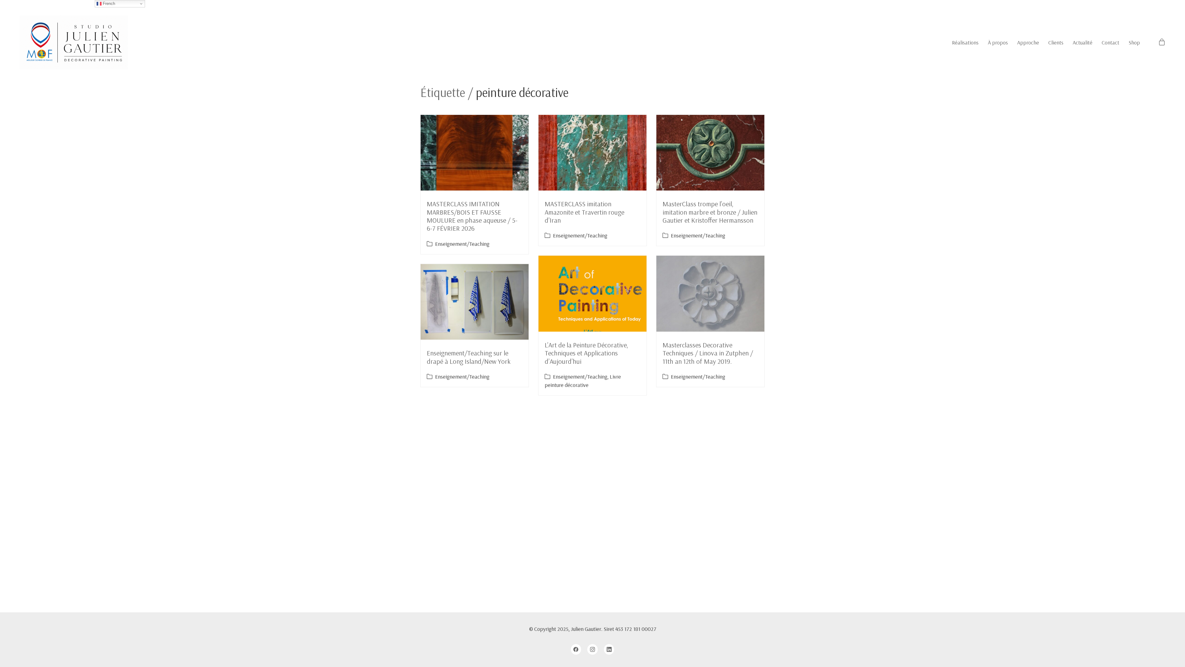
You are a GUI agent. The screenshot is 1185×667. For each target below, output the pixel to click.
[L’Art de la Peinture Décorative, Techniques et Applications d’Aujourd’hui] (592, 293)
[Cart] (1161, 42)
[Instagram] (592, 649)
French (108, 3)
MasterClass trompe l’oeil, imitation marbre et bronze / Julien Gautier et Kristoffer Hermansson (710, 211)
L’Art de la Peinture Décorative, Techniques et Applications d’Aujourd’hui (586, 353)
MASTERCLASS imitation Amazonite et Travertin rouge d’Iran (584, 211)
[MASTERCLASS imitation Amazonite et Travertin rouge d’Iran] (592, 153)
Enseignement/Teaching (462, 243)
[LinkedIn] (609, 649)
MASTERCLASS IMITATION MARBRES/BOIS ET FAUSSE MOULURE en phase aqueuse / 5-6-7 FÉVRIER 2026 (472, 216)
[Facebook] (576, 649)
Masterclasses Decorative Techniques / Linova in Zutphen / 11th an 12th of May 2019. (708, 353)
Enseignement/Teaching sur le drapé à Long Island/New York (468, 357)
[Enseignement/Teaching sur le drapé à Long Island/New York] (475, 302)
